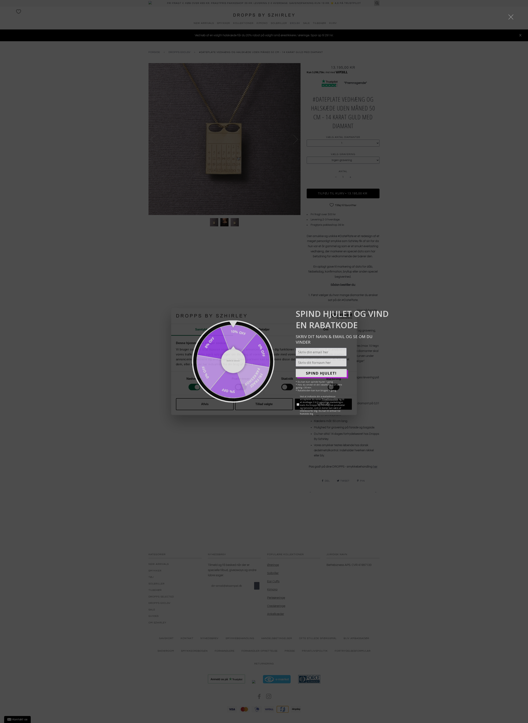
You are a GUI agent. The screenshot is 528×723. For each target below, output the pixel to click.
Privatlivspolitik (330, 399)
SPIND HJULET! (321, 372)
